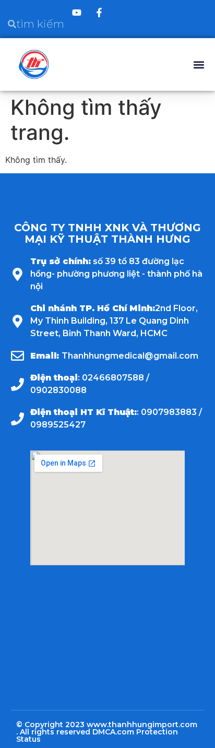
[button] (198, 64)
